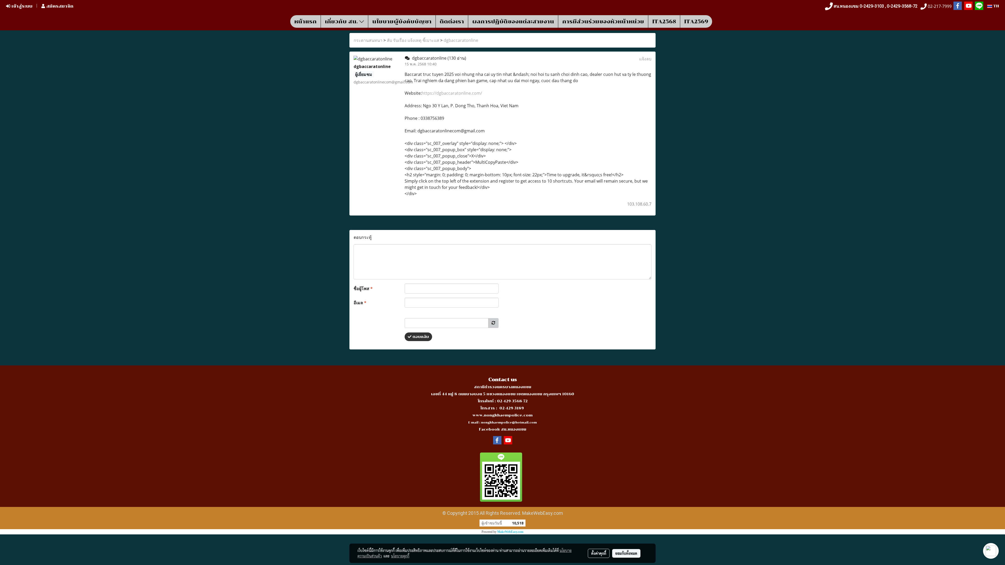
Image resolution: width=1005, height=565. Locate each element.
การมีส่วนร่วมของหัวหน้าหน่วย (603, 21)
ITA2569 (696, 21)
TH (995, 6)
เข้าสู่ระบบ (21, 6)
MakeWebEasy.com (510, 532)
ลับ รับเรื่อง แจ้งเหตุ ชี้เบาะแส (413, 40)
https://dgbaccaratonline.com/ (452, 93)
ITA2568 (664, 21)
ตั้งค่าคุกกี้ (598, 553)
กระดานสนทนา (368, 40)
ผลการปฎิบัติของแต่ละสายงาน (513, 21)
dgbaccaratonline (461, 40)
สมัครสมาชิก (59, 6)
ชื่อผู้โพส (363, 288)
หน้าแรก (305, 21)
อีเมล (360, 303)
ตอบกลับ (420, 337)
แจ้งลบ (645, 59)
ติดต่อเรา (452, 21)
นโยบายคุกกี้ (400, 555)
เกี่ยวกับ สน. (342, 21)
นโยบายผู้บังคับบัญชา (402, 21)
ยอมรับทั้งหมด (626, 553)
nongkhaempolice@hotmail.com (509, 422)
